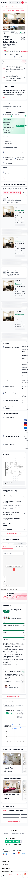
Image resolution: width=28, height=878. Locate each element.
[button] (16, 2)
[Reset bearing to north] (4, 581)
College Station (20, 10)
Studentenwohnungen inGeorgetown (11, 817)
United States (10, 10)
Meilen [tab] (8, 543)
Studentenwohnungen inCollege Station (11, 814)
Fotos (7, 33)
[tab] (7, 547)
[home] (4, 2)
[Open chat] (25, 875)
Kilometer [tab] (20, 543)
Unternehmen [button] (5, 861)
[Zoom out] (4, 579)
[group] (14, 469)
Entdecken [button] (5, 864)
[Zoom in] (4, 577)
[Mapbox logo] (6, 585)
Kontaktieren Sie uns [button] (7, 871)
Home (4, 10)
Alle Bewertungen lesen (13, 696)
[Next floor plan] (23, 469)
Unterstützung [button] (6, 868)
